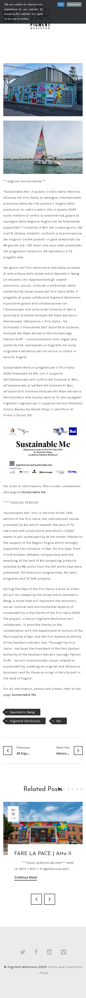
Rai (58, 721)
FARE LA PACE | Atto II (42, 853)
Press (44, 973)
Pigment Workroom (25, 721)
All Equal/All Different (23, 750)
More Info (74, 4)
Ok (61, 4)
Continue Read (25, 877)
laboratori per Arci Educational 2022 (62, 750)
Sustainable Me (34, 492)
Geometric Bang (22, 712)
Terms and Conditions (65, 967)
